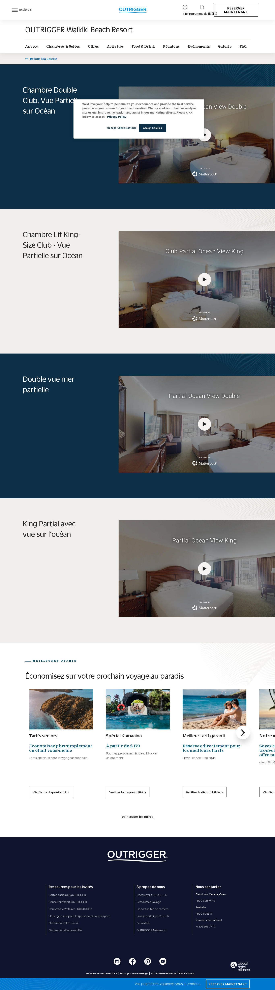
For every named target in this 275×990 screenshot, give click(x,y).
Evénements (199, 46)
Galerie (225, 46)
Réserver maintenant (236, 10)
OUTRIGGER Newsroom (151, 930)
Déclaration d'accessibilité (65, 930)
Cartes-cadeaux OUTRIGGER (67, 894)
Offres (93, 46)
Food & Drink (143, 46)
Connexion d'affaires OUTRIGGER (70, 909)
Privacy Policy (116, 117)
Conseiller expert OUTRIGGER (68, 901)
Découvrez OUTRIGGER (151, 894)
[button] (243, 732)
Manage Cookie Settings (122, 127)
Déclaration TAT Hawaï (63, 923)
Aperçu (31, 46)
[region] (138, 119)
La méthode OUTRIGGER (152, 916)
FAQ (243, 46)
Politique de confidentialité (101, 973)
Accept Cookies (152, 127)
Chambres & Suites (63, 46)
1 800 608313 (203, 913)
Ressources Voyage (148, 901)
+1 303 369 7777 (205, 926)
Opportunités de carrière (152, 909)
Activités (115, 46)
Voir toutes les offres (137, 816)
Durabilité (142, 923)
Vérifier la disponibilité (49, 792)
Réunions (171, 46)
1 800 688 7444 (205, 900)
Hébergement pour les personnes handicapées (79, 916)
